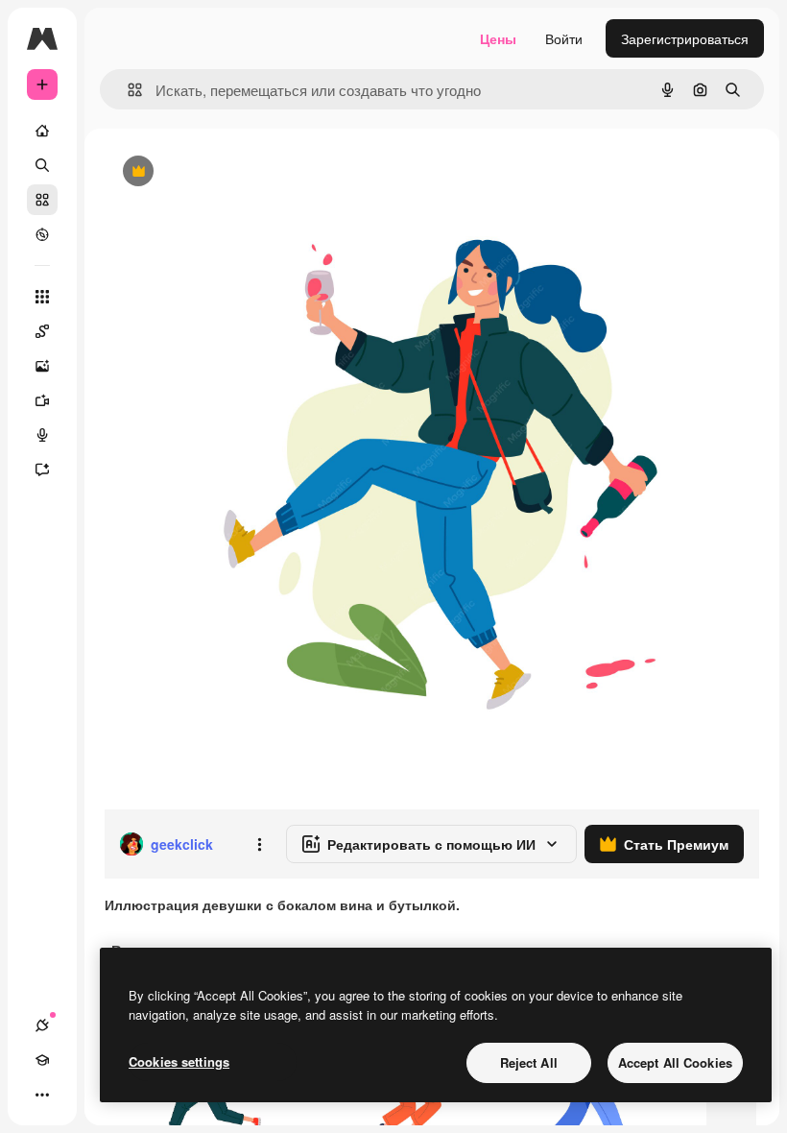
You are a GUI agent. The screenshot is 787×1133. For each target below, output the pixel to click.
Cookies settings (179, 1061)
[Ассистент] (42, 469)
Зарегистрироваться (685, 38)
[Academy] (42, 1060)
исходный (232, 172)
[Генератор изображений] (42, 365)
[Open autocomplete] (127, 90)
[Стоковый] (42, 199)
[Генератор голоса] (42, 435)
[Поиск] (42, 165)
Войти (564, 38)
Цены (498, 38)
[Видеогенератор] (42, 400)
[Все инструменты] (42, 296)
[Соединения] (42, 1025)
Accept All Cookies (675, 1062)
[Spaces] (42, 331)
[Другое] (42, 1094)
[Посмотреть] (42, 234)
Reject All (529, 1062)
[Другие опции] (259, 844)
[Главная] (42, 130)
